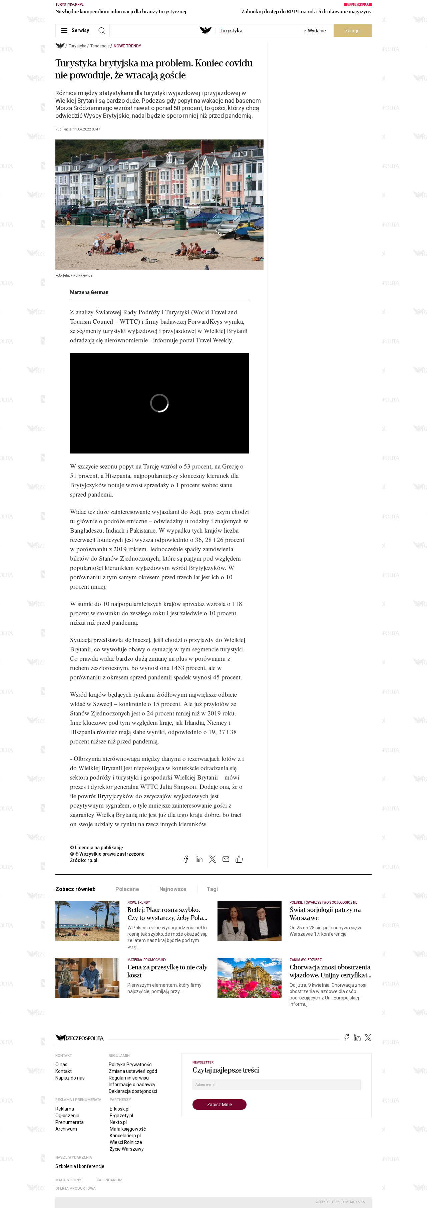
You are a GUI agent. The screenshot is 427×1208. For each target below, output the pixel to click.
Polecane (127, 889)
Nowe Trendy (127, 46)
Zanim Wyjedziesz (306, 960)
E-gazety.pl (121, 1115)
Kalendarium (109, 1180)
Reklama (64, 1109)
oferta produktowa (75, 1188)
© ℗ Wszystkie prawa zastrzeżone (107, 854)
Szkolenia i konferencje (79, 1166)
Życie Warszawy (127, 1149)
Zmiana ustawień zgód (133, 1071)
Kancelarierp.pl (125, 1135)
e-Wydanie (315, 30)
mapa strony (68, 1180)
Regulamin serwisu (129, 1078)
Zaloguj (353, 30)
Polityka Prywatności (130, 1064)
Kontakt (63, 1071)
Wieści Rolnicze (126, 1142)
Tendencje (100, 46)
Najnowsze (173, 889)
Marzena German (89, 292)
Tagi (212, 889)
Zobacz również (75, 889)
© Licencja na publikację (96, 847)
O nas (61, 1064)
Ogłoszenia (67, 1115)
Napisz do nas (70, 1078)
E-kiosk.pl (119, 1109)
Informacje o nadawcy (132, 1084)
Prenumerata (69, 1122)
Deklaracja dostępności (133, 1091)
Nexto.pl (118, 1122)
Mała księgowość (128, 1129)
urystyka (231, 30)
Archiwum (66, 1129)
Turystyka (77, 46)
